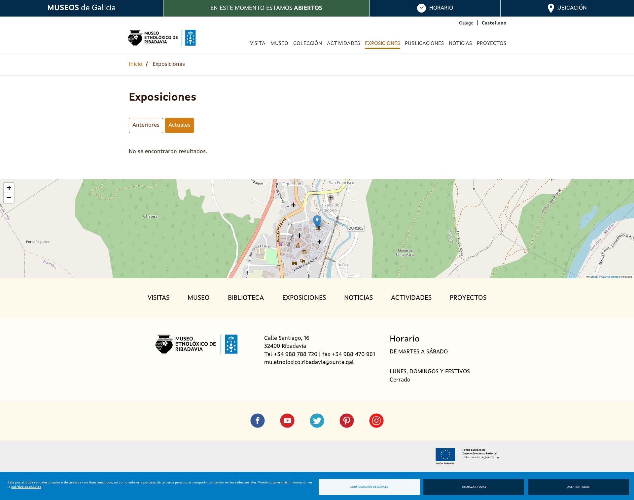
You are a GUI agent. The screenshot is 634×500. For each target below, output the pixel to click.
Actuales (179, 125)
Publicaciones (424, 43)
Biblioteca (246, 298)
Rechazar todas (474, 487)
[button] (317, 222)
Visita (257, 43)
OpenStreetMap (609, 276)
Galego (466, 23)
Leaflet (593, 276)
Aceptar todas (578, 487)
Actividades (343, 43)
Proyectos (491, 43)
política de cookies (26, 487)
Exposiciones (382, 43)
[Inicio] (162, 38)
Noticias (460, 43)
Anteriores (145, 125)
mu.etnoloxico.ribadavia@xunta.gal (309, 362)
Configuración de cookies (369, 487)
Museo (199, 298)
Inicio (135, 64)
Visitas (158, 298)
